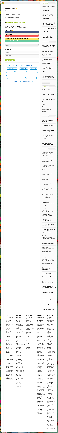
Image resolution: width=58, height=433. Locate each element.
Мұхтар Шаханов (51, 350)
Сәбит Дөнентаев (51, 374)
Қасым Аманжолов (41, 400)
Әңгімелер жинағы (10, 354)
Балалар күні (19, 351)
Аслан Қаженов (40, 331)
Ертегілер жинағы (10, 356)
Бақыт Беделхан (40, 344)
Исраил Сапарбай (41, 387)
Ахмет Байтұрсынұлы (48, 24)
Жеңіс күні (18, 347)
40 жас (27, 337)
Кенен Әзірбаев (40, 389)
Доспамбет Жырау (41, 362)
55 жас (27, 340)
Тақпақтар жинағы (10, 323)
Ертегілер (12, 78)
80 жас (27, 346)
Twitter (24, 27)
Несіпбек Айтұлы (51, 352)
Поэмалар (21, 78)
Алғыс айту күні (19, 325)
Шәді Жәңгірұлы (50, 406)
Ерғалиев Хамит (40, 410)
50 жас (27, 339)
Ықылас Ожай (50, 427)
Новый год (18, 318)
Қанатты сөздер (9, 366)
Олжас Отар (49, 363)
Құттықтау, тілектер (13, 74)
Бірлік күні (18, 336)
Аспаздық (8, 352)
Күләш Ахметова (40, 390)
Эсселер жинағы (9, 348)
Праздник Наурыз (20, 331)
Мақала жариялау (28, 65)
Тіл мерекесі (19, 359)
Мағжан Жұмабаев (51, 320)
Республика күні (19, 366)
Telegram (20, 27)
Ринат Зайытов (50, 367)
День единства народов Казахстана (19, 339)
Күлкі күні (18, 332)
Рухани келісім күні (20, 364)
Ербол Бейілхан (40, 405)
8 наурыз (18, 327)
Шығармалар (31, 78)
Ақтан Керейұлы (40, 324)
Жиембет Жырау (40, 373)
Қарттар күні (19, 360)
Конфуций (52, 48)
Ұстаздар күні (19, 362)
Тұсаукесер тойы (30, 328)
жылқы (8, 22)
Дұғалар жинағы (9, 359)
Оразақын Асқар (51, 366)
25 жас (27, 335)
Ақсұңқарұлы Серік (41, 328)
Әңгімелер (33, 74)
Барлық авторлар (15, 65)
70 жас (27, 344)
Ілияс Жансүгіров (51, 428)
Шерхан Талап (50, 412)
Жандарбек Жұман (41, 368)
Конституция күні (20, 355)
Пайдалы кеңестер (10, 368)
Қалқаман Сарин (40, 393)
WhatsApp (14, 27)
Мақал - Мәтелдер (10, 327)
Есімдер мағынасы (10, 358)
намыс (12, 22)
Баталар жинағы (9, 355)
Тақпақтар (33, 68)
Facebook (7, 27)
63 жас (27, 343)
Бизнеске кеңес (9, 370)
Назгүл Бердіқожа (51, 351)
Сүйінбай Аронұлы (51, 371)
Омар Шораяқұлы (51, 359)
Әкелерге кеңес (9, 378)
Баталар (24, 74)
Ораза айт (28, 347)
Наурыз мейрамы (20, 329)
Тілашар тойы (29, 324)
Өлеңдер (10, 71)
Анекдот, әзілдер (26, 81)
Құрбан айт (18, 386)
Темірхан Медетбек (51, 383)
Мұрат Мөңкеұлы (51, 331)
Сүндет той (28, 323)
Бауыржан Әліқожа (41, 348)
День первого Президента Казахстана (19, 376)
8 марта (17, 328)
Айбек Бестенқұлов (41, 337)
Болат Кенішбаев (40, 359)
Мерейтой (28, 321)
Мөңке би (49, 337)
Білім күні (18, 356)
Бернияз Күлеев (40, 355)
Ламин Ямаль (46, 63)
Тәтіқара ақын (50, 382)
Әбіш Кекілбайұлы (41, 341)
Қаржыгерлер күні (20, 370)
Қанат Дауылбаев (41, 391)
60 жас (27, 341)
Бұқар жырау (40, 360)
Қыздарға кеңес (9, 377)
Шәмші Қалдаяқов (51, 410)
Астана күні (18, 354)
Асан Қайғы (39, 329)
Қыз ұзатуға (29, 318)
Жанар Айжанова (41, 364)
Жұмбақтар (23, 68)
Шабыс (23, 22)
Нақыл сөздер (33, 71)
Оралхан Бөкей (50, 364)
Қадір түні (28, 348)
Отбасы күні (18, 358)
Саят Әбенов (50, 373)
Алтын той (28, 331)
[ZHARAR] (2, 2)
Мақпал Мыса (50, 324)
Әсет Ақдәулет (40, 343)
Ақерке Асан (39, 325)
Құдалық (28, 320)
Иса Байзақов (40, 383)
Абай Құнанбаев (40, 317)
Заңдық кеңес (9, 374)
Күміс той (28, 332)
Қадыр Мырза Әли (41, 394)
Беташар (28, 329)
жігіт (20, 22)
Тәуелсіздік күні (19, 378)
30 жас (27, 336)
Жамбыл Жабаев (40, 363)
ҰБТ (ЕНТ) (8, 367)
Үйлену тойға (29, 317)
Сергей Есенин (50, 375)
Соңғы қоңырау (19, 350)
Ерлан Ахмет (39, 409)
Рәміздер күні (19, 352)
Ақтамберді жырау (41, 327)
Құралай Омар (40, 401)
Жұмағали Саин (40, 377)
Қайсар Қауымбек (41, 396)
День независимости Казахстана (19, 381)
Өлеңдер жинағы (9, 344)
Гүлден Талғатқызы (48, 144)
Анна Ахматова (40, 339)
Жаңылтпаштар (21, 71)
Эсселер (15, 81)
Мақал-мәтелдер (10, 8)
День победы (19, 348)
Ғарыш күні (18, 333)
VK (10, 27)
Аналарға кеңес (9, 379)
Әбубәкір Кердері (41, 340)
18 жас (27, 333)
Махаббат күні (19, 335)
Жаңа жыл (18, 317)
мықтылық (16, 22)
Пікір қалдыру (10, 60)
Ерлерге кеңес (9, 375)
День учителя (19, 363)
